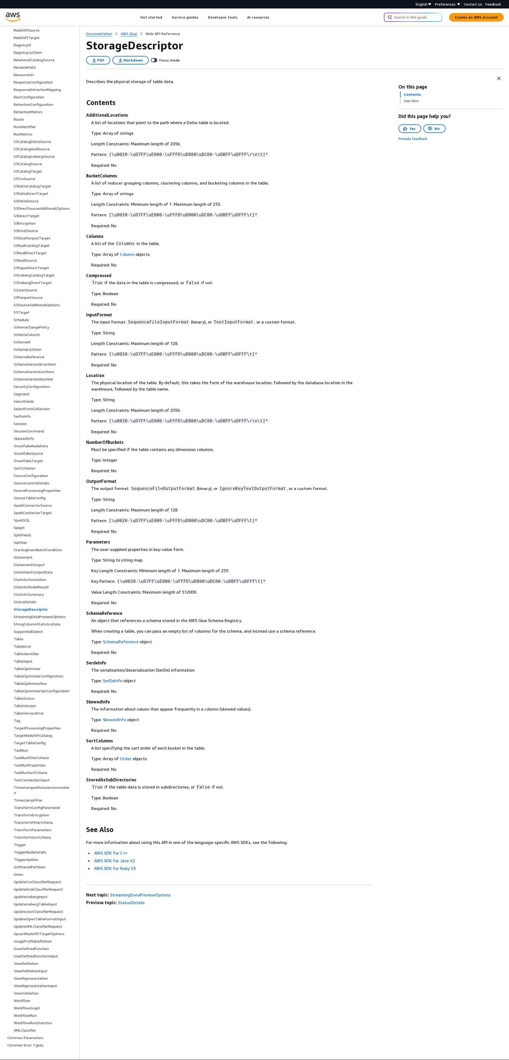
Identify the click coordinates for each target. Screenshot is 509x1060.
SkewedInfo (114, 719)
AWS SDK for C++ (111, 853)
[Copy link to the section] (82, 102)
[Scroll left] (136, 17)
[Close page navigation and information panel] (499, 78)
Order (125, 758)
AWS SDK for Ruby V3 (115, 868)
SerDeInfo (112, 680)
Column (127, 254)
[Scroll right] (273, 17)
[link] (163, 33)
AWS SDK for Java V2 (114, 860)
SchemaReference (121, 641)
